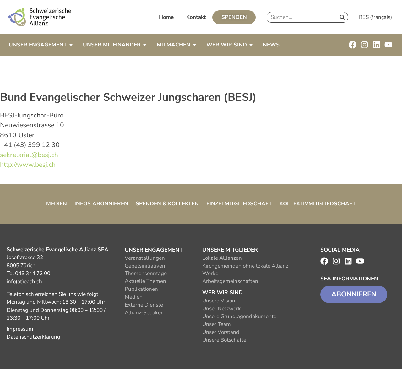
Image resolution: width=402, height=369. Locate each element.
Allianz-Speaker (144, 312)
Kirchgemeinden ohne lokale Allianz (245, 265)
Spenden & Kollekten (167, 203)
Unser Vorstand (220, 332)
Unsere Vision (218, 300)
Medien (56, 203)
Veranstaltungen (145, 258)
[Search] (342, 17)
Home (166, 17)
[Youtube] (388, 44)
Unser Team (216, 324)
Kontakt (196, 17)
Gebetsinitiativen (145, 265)
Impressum (20, 329)
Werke (210, 273)
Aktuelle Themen (145, 281)
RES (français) (375, 17)
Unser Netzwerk (221, 308)
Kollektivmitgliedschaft (318, 203)
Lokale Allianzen (222, 258)
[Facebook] (352, 44)
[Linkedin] (376, 44)
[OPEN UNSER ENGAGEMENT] (70, 45)
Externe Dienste (144, 304)
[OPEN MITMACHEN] (194, 45)
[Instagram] (364, 44)
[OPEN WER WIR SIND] (250, 45)
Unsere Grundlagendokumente (239, 316)
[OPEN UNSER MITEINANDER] (144, 45)
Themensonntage (146, 273)
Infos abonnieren (101, 203)
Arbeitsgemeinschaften (230, 281)
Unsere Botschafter (225, 340)
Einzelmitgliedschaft (239, 203)
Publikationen (141, 289)
